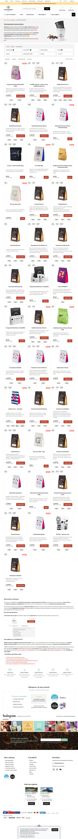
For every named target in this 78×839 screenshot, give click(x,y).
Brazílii (33, 27)
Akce (8, 46)
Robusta (17, 28)
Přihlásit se (64, 739)
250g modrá (17, 426)
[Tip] (15, 234)
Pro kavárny (17, 1)
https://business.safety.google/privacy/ (29, 833)
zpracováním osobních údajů (56, 742)
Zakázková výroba (9, 766)
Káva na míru (24, 1)
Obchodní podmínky (10, 768)
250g (11, 100)
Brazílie (33, 648)
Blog (30, 772)
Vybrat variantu (20, 96)
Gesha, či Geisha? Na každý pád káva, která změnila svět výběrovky (22, 660)
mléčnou (49, 650)
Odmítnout (30, 836)
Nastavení (23, 836)
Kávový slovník (32, 768)
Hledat (47, 8)
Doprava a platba (32, 1)
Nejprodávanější (21, 59)
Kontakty (31, 774)
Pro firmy (11, 1)
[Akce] (39, 114)
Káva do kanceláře (9, 764)
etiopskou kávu (21, 648)
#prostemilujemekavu (70, 716)
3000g (45, 100)
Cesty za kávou (47, 1)
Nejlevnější (7, 59)
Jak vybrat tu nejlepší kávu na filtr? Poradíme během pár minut (20, 663)
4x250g (12, 425)
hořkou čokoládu (56, 650)
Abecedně (29, 59)
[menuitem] (10, 14)
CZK (60, 1)
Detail (70, 138)
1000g (19, 100)
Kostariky (40, 648)
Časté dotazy (32, 766)
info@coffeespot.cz (59, 763)
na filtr (27, 36)
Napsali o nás (32, 770)
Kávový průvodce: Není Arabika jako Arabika (16, 662)
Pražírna (6, 1)
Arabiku (35, 30)
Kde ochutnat (40, 1)
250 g (17, 650)
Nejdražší (14, 59)
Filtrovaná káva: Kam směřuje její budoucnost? (17, 659)
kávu (14, 38)
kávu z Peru (28, 648)
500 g (20, 650)
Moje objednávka (9, 760)
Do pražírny (31, 803)
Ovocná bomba (19, 46)
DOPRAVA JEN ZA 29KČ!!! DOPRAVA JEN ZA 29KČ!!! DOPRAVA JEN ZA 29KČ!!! (39, 3)
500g (60, 100)
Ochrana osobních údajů (11, 770)
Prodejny (31, 764)
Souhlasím (54, 829)
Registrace (72, 1)
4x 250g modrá (22, 426)
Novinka (12, 46)
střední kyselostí (29, 32)
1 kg (26, 650)
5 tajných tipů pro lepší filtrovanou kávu (15, 657)
